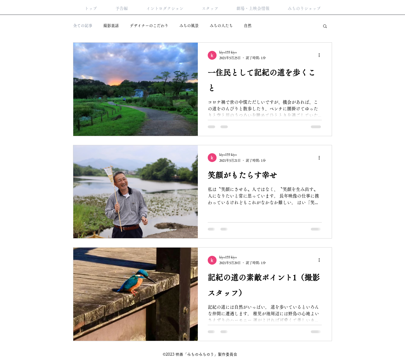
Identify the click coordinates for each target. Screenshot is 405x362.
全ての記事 (82, 26)
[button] (325, 26)
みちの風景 (189, 26)
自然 (248, 26)
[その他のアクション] (321, 55)
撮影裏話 (111, 26)
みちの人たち (221, 26)
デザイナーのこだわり (149, 26)
